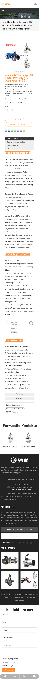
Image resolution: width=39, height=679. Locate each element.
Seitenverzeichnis (20, 597)
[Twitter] (24, 542)
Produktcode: (10, 102)
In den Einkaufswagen (18, 124)
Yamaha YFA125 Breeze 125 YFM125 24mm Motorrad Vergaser (13, 447)
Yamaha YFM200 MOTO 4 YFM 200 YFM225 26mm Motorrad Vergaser (30, 447)
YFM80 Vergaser (12, 412)
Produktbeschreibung (14, 139)
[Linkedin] (20, 542)
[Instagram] (31, 542)
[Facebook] (13, 542)
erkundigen (18, 119)
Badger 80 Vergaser (13, 405)
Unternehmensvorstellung (16, 142)
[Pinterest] (34, 542)
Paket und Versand (13, 145)
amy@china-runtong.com (21, 484)
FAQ (8, 149)
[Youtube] (27, 542)
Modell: (7, 99)
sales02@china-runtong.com (21, 487)
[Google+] (16, 542)
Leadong (21, 600)
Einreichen (9, 670)
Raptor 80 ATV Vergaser (14, 409)
